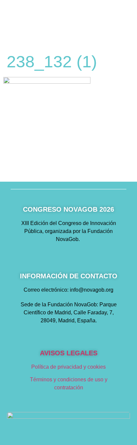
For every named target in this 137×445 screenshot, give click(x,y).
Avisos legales (68, 353)
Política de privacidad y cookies (68, 367)
